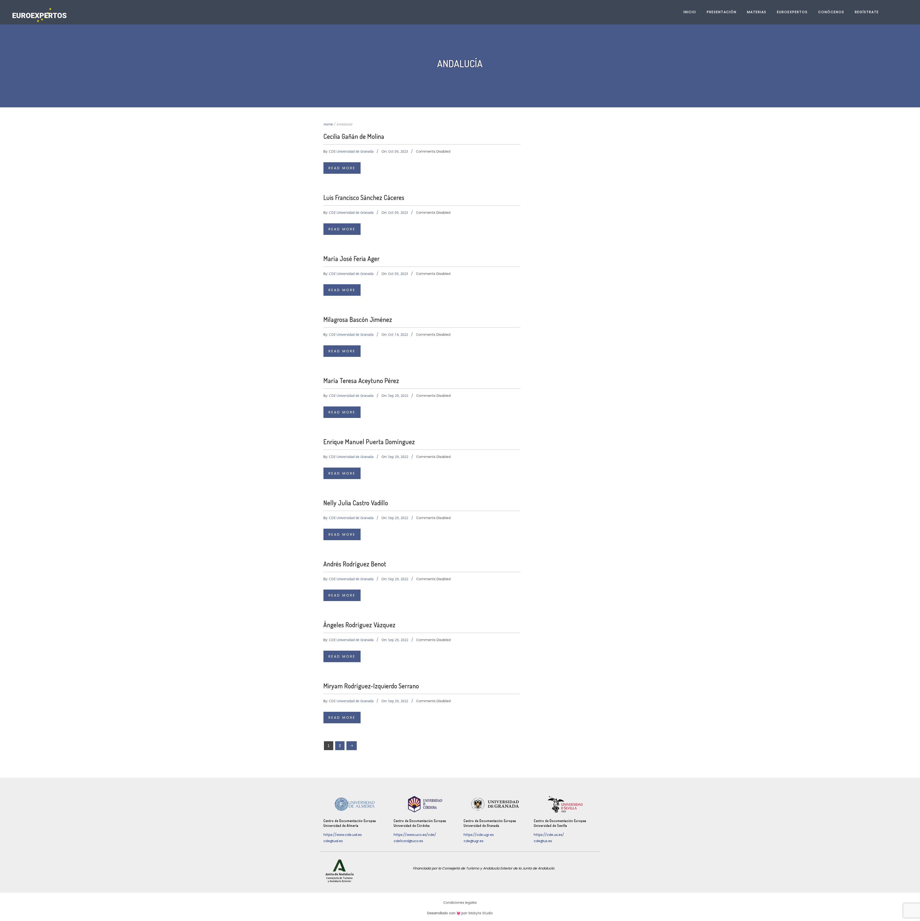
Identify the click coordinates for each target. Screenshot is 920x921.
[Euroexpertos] (39, 15)
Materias (756, 12)
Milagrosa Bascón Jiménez (357, 319)
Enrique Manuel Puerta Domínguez (369, 442)
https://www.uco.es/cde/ (415, 834)
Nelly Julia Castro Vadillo (355, 503)
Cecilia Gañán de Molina (353, 136)
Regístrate (867, 12)
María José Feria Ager (351, 258)
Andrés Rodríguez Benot (354, 564)
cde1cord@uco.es (408, 841)
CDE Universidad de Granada (351, 151)
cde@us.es (543, 841)
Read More (342, 168)
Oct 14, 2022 (398, 334)
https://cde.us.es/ (549, 834)
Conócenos (831, 12)
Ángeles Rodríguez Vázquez (359, 625)
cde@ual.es (333, 841)
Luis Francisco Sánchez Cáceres (363, 197)
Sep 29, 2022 (398, 395)
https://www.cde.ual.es (342, 834)
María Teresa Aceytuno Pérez (361, 380)
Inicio (690, 12)
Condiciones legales (460, 902)
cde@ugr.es (473, 841)
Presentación (721, 12)
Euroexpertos (792, 12)
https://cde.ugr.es (479, 834)
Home (328, 124)
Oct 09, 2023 (398, 151)
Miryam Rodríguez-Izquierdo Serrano (371, 686)
